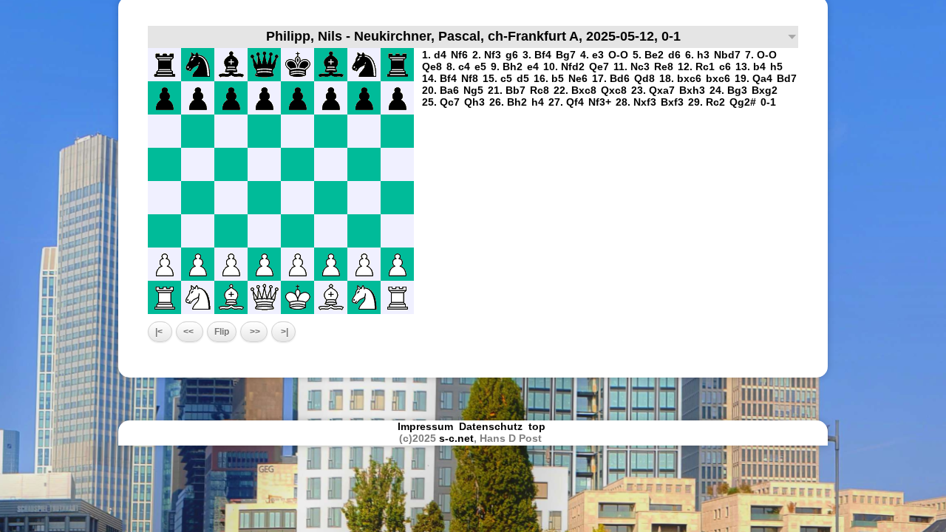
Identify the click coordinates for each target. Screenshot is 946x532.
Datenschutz (491, 426)
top (538, 426)
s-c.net (456, 438)
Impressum (425, 426)
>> (254, 332)
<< (189, 332)
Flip (221, 332)
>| (283, 332)
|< (160, 332)
